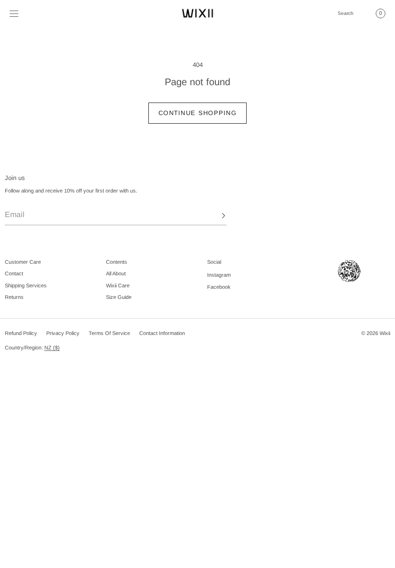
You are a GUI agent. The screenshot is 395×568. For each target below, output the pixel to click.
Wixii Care (118, 285)
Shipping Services (26, 285)
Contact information (162, 333)
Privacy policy (62, 333)
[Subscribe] (214, 215)
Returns (14, 297)
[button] (345, 13)
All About (116, 273)
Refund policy (21, 333)
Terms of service (109, 333)
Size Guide (119, 297)
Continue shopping (197, 112)
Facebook (219, 287)
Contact (14, 273)
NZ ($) (52, 347)
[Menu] (21, 13)
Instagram (219, 275)
